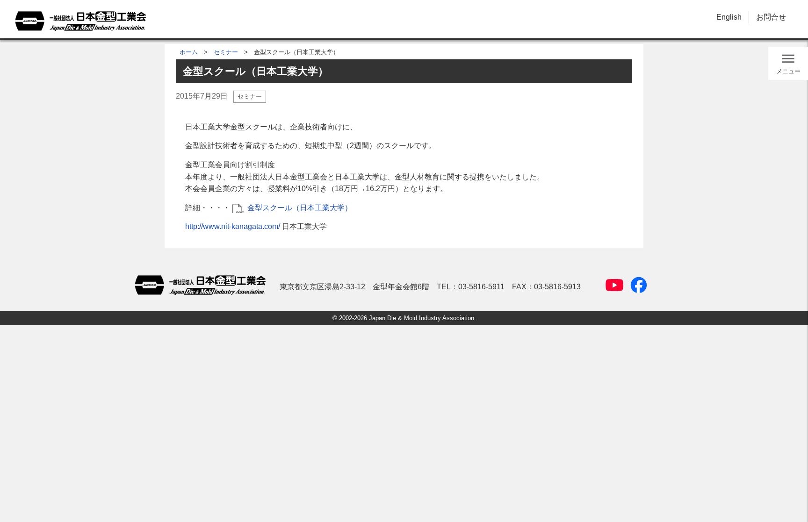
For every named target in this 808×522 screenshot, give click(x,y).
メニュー (788, 71)
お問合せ (771, 17)
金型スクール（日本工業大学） (299, 208)
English (729, 17)
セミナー (226, 52)
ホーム (189, 52)
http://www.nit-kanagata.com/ (232, 226)
